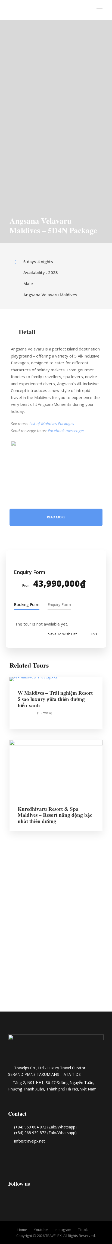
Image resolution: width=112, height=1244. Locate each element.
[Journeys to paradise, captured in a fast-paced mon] (93, 885)
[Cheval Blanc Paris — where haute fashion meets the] (55, 919)
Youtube (41, 1229)
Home (22, 1229)
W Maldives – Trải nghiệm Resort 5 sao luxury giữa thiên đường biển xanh (55, 699)
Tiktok (83, 1229)
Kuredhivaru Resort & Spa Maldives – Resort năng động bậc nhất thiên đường (55, 815)
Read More (56, 517)
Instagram (63, 1229)
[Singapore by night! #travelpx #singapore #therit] (18, 992)
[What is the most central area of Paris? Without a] (18, 892)
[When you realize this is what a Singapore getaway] (55, 995)
